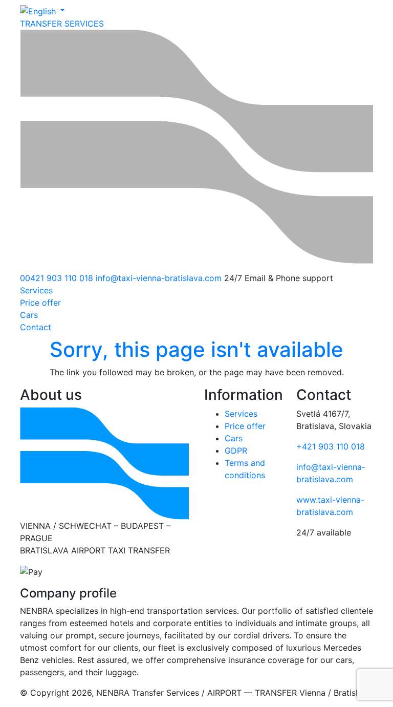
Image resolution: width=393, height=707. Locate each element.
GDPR (236, 450)
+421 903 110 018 (330, 446)
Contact (35, 327)
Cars (29, 315)
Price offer (40, 302)
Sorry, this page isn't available (196, 349)
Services (36, 290)
